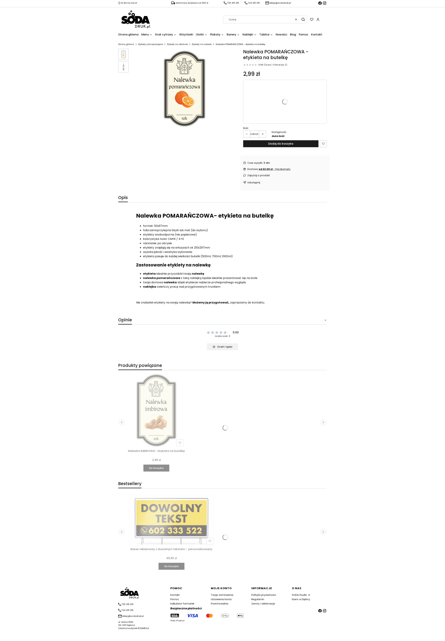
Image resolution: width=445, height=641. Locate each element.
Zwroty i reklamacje (263, 603)
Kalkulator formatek (182, 603)
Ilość (246, 128)
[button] (303, 19)
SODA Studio (300, 595)
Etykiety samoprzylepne (150, 44)
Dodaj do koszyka (280, 144)
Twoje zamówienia (222, 595)
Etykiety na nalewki (202, 44)
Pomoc (174, 599)
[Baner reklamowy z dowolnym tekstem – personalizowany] (171, 520)
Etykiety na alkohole (177, 44)
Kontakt (175, 595)
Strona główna (126, 44)
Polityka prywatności (263, 595)
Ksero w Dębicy (301, 599)
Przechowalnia (219, 603)
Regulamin (257, 599)
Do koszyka (156, 468)
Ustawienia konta (221, 599)
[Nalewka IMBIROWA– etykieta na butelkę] (156, 410)
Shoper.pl (180, 620)
